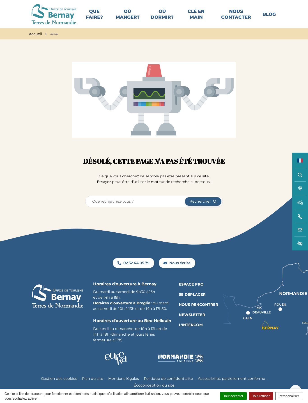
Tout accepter (233, 396)
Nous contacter (236, 14)
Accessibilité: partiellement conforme (231, 378)
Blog (269, 14)
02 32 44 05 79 (136, 263)
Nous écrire (180, 263)
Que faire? (94, 14)
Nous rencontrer (198, 304)
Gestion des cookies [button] (59, 378)
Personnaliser (289, 396)
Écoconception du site (154, 385)
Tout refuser (261, 396)
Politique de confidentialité (168, 378)
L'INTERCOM (191, 325)
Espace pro (191, 284)
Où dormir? (162, 14)
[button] (300, 216)
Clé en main (196, 14)
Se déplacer (192, 294)
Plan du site (92, 378)
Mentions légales (123, 378)
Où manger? (128, 14)
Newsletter (192, 315)
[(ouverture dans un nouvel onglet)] (116, 358)
